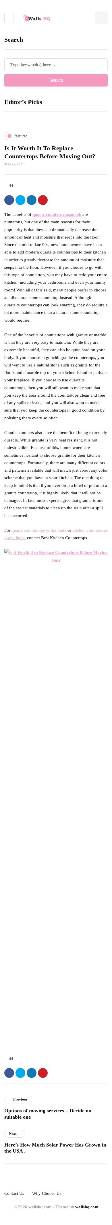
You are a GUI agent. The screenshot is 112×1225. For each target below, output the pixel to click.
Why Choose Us (46, 1193)
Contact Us (14, 1193)
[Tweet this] (20, 200)
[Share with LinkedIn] (31, 200)
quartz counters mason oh (56, 214)
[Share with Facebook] (9, 200)
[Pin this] (43, 200)
